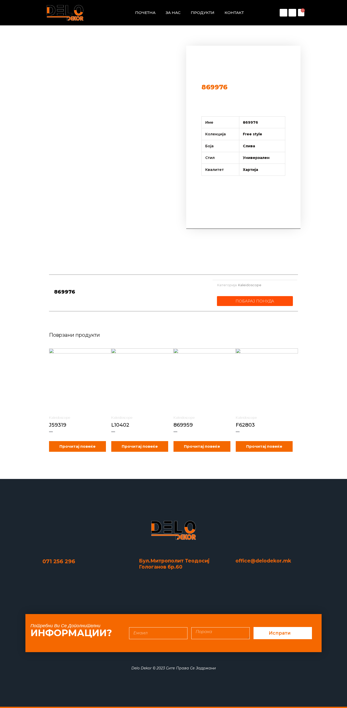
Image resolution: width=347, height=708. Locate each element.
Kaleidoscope (249, 285)
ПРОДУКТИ (202, 12)
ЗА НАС (173, 12)
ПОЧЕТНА (145, 12)
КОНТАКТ (234, 12)
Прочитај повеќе (77, 446)
